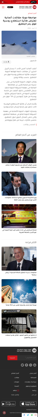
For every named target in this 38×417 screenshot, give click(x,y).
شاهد (15, 390)
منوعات (16, 382)
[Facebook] (24, 415)
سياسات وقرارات (30, 382)
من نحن (34, 395)
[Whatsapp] (32, 415)
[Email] (35, 415)
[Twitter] (28, 415)
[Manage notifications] (4, 412)
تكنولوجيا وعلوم (31, 386)
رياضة (34, 390)
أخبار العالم (32, 13)
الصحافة (33, 378)
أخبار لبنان (33, 373)
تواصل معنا (15, 395)
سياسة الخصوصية (31, 409)
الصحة (17, 386)
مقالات (16, 378)
